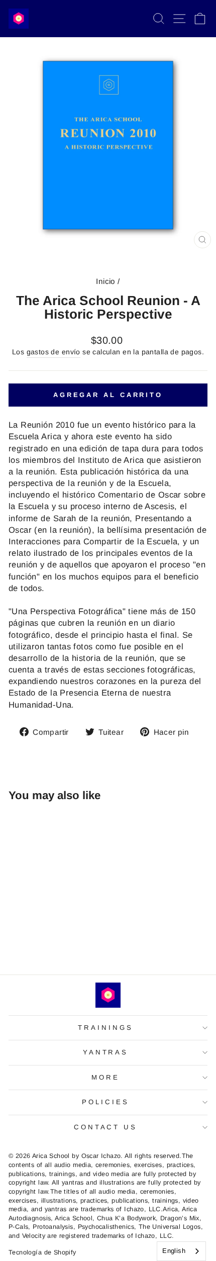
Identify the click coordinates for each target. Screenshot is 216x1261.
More (105, 1077)
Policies (105, 1102)
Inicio (105, 281)
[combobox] (181, 1251)
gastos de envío (53, 352)
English (173, 1250)
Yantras (106, 1052)
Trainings (105, 1027)
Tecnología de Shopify (42, 1252)
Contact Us (106, 1127)
